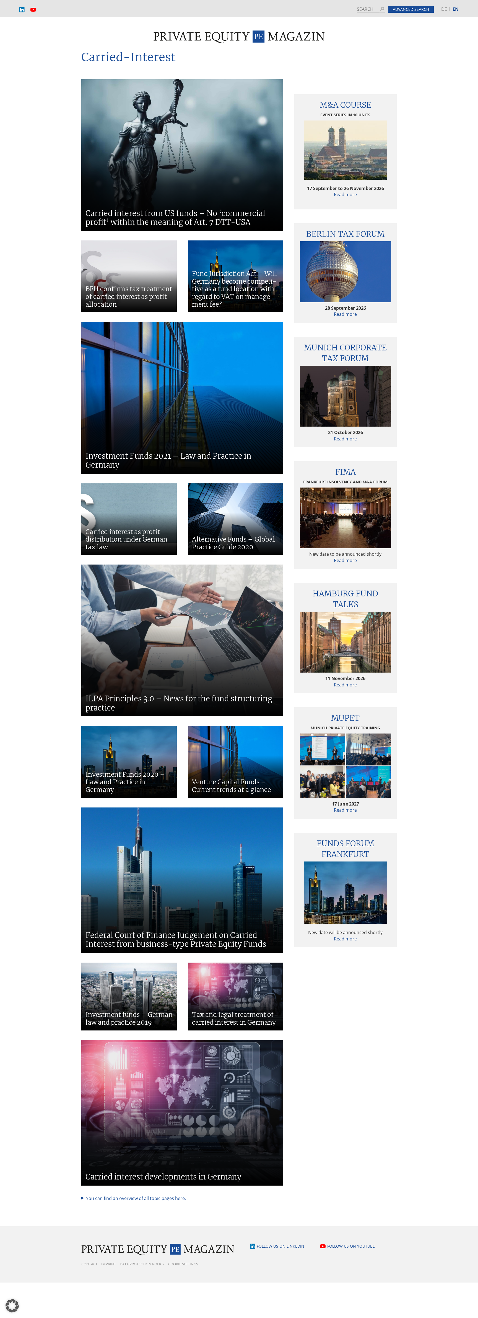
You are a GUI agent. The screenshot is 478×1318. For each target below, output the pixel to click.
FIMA (345, 472)
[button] (12, 1306)
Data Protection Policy (142, 1263)
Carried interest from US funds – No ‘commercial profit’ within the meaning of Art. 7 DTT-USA (175, 218)
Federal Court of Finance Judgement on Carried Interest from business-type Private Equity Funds (175, 940)
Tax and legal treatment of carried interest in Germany (234, 1018)
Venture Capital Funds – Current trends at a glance (231, 785)
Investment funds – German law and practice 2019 (129, 1018)
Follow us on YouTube (351, 1246)
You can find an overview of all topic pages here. (136, 1198)
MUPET (345, 718)
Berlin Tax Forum (345, 234)
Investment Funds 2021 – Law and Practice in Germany (168, 461)
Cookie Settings (183, 1263)
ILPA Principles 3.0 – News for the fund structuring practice (178, 703)
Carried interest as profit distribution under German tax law (126, 539)
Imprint (108, 1263)
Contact (89, 1263)
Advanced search (411, 9)
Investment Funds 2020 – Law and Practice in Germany (125, 782)
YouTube (33, 10)
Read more (345, 194)
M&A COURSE (345, 105)
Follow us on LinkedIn (280, 1246)
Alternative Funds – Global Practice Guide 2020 (233, 543)
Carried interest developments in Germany (163, 1176)
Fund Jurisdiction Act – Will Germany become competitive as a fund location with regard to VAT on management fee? (234, 289)
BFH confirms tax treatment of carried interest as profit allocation (128, 296)
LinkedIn (22, 10)
